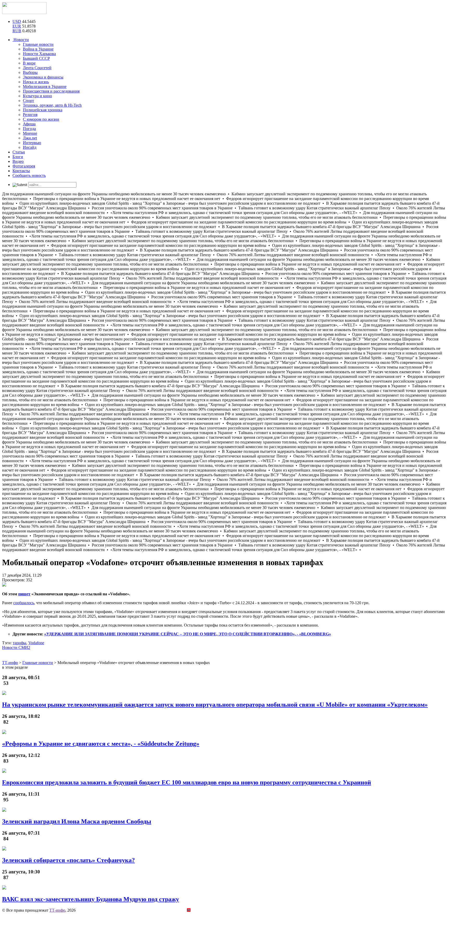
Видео (18, 161)
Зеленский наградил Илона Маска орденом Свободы (76, 821)
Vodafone (36, 643)
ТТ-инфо (57, 910)
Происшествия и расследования (51, 91)
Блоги (17, 156)
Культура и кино (37, 96)
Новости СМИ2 (16, 647)
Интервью (32, 142)
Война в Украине (38, 49)
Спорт (28, 100)
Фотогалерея (23, 166)
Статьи (18, 152)
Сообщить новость (29, 175)
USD (16, 21)
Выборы (30, 72)
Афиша (29, 124)
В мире (29, 63)
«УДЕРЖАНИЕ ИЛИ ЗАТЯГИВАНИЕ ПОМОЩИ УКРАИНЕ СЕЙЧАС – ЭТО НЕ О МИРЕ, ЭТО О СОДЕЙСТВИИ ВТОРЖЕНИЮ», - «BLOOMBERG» (187, 634)
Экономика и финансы (43, 77)
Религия (30, 114)
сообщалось (23, 603)
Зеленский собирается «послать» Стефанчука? (68, 860)
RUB (16, 31)
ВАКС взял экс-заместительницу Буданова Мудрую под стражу (90, 899)
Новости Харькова (39, 53)
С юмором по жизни (41, 119)
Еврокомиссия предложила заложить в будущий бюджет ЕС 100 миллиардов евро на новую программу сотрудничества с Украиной (186, 782)
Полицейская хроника (42, 110)
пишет (24, 594)
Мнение (30, 133)
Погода (29, 128)
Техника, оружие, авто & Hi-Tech (52, 105)
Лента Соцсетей (37, 68)
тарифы (19, 643)
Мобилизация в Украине (45, 86)
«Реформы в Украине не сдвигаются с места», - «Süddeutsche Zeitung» (100, 743)
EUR (16, 26)
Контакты (21, 171)
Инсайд (29, 147)
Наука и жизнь (36, 82)
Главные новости (38, 44)
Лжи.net (30, 138)
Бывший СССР (36, 58)
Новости (20, 39)
